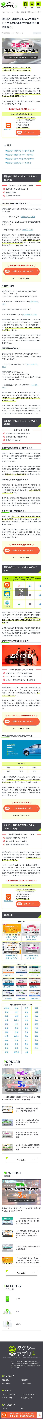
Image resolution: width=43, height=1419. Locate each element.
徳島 (36, 1040)
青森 (16, 1008)
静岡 (16, 1028)
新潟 (26, 1020)
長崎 (16, 1048)
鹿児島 (16, 1052)
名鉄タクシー (34, 987)
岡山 (6, 1040)
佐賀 (6, 1048)
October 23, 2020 (30, 314)
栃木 (6, 1016)
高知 (26, 1044)
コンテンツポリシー (9, 1394)
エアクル (7, 597)
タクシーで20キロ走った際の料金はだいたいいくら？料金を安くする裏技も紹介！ (27, 1122)
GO (21, 975)
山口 (26, 1040)
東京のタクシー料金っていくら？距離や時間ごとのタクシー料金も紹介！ (27, 1134)
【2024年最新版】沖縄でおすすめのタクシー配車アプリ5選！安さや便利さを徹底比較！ (21, 1098)
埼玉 (26, 1016)
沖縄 (26, 1052)
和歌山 (16, 1036)
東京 (6, 1020)
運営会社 (5, 1380)
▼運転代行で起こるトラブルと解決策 (19, 155)
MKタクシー (21, 987)
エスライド (35, 975)
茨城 (36, 1012)
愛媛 (16, 1044)
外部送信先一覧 (26, 1397)
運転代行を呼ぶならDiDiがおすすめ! (21, 1414)
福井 (16, 1024)
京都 (16, 1032)
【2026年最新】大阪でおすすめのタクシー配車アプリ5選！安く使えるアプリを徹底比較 (28, 1221)
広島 (16, 1040)
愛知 (26, 1028)
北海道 (6, 1008)
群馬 (16, 1016)
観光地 (39, 7)
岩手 (26, 1008)
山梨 (26, 1024)
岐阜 (6, 1028)
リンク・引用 (7, 1397)
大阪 (26, 1032)
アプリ (25, 7)
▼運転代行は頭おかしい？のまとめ (18, 163)
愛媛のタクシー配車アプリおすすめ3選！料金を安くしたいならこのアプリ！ (21, 1209)
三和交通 (8, 998)
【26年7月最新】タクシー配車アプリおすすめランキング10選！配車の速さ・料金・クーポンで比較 (27, 1260)
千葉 (36, 1016)
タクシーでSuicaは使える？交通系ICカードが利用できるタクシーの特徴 (28, 1147)
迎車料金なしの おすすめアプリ (11, 956)
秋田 (6, 1012)
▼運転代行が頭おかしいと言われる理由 (19, 151)
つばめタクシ (34, 998)
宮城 (36, 1008)
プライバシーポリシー (29, 1394)
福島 (26, 1012)
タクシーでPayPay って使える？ (31, 956)
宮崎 (6, 1052)
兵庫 (36, 1032)
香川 (6, 1044)
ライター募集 (26, 1383)
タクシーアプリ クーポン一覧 (31, 938)
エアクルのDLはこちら (23, 808)
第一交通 (21, 998)
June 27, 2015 (27, 230)
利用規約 (24, 1380)
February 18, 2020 (28, 217)
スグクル (7, 606)
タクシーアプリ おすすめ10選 (11, 938)
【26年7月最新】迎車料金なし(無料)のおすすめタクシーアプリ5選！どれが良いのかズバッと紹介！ (27, 1234)
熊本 (26, 1048)
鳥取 (26, 1036)
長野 (36, 1024)
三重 (36, 1028)
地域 (32, 7)
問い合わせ (6, 1383)
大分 (36, 1048)
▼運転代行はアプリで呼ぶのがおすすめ (20, 159)
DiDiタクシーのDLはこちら (23, 271)
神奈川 (16, 1020)
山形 (16, 1012)
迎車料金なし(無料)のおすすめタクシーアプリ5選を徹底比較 (27, 1110)
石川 (6, 1024)
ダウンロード (29, 132)
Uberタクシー (8, 987)
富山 (36, 1020)
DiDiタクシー (8, 129)
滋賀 (6, 1032)
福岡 (36, 1044)
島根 (36, 1036)
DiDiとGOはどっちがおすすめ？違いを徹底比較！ (28, 1248)
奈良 (6, 1036)
